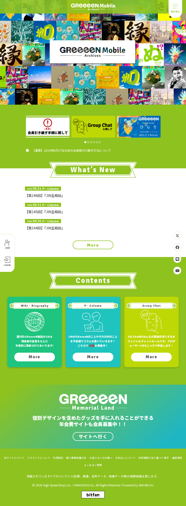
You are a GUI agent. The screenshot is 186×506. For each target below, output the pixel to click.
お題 (91, 345)
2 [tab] (88, 142)
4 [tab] (94, 142)
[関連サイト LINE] (177, 259)
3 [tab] (91, 142)
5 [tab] (97, 142)
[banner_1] (139, 127)
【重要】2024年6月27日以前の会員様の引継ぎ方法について (71, 150)
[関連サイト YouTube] (177, 270)
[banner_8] (93, 127)
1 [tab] (85, 142)
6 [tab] (100, 142)
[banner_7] (48, 127)
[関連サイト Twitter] (177, 236)
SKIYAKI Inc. (146, 485)
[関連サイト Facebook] (177, 247)
